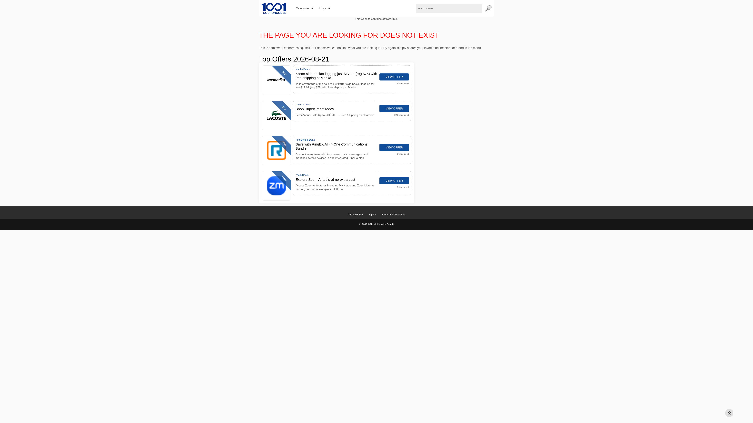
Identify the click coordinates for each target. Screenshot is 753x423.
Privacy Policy (355, 214)
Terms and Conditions (393, 214)
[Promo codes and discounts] (274, 8)
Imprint (372, 214)
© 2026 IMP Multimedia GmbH (376, 224)
